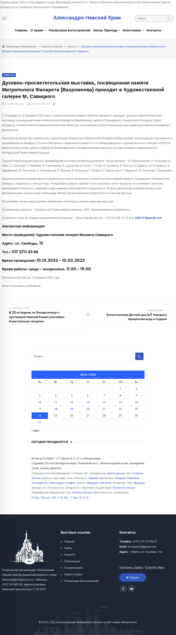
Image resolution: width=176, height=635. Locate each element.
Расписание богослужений (69, 30)
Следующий (155, 310)
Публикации (72, 561)
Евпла (111, 473)
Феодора (92, 482)
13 (88, 402)
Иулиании (118, 487)
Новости (69, 554)
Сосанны (137, 473)
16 (136, 402)
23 (136, 409)
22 (120, 409)
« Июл (35, 430)
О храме (36, 30)
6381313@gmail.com (148, 218)
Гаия (62, 478)
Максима (133, 478)
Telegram (133, 577)
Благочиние (132, 30)
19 (71, 409)
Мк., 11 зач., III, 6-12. (76, 497)
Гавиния (92, 478)
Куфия (71, 482)
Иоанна (77, 492)
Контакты (154, 30)
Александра (56, 482)
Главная (21, 30)
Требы (68, 548)
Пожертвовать (73, 567)
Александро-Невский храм (87, 17)
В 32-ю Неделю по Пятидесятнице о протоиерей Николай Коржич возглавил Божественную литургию (36, 317)
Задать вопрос (73, 574)
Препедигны (39, 482)
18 (55, 409)
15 (120, 402)
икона (120, 473)
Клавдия (120, 478)
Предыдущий (21, 308)
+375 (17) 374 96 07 (144, 541)
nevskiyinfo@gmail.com (142, 546)
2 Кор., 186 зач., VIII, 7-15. (47, 497)
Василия (106, 482)
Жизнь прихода (105, 30)
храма (116, 622)
